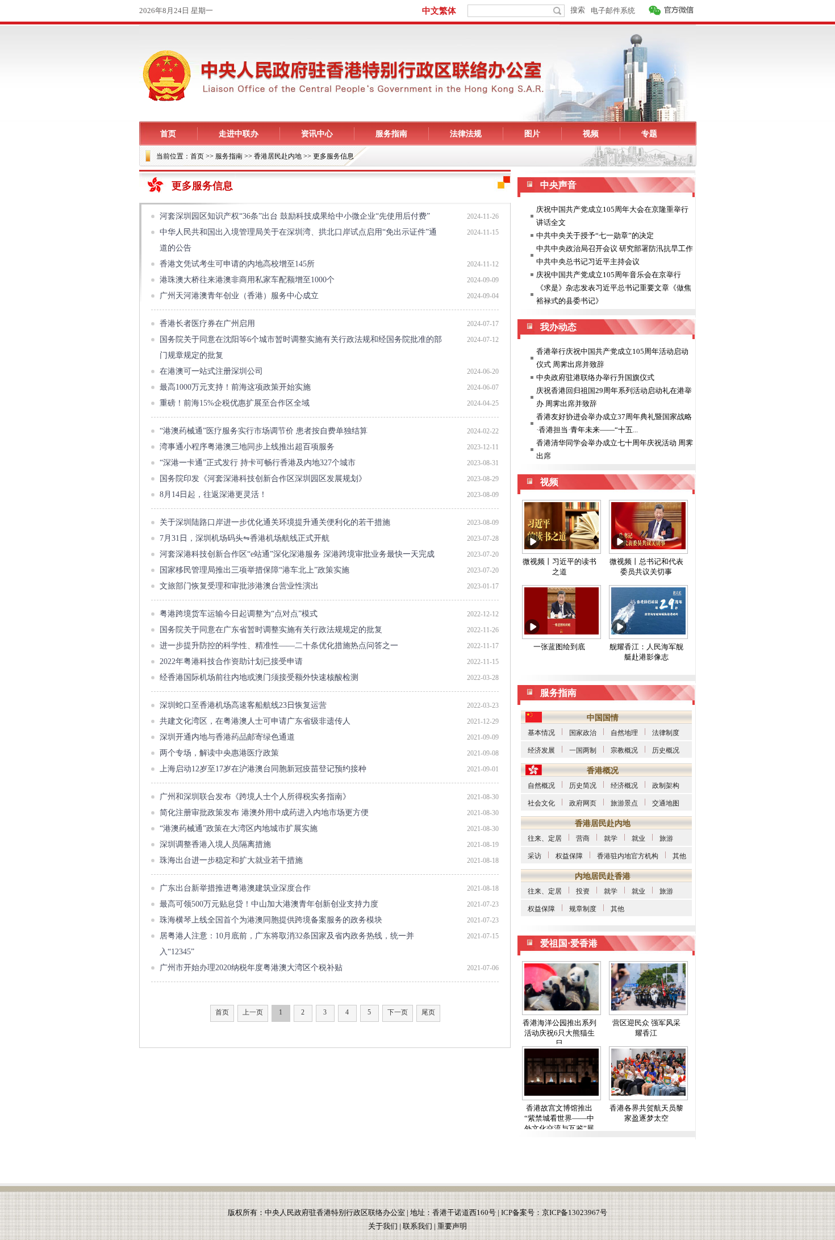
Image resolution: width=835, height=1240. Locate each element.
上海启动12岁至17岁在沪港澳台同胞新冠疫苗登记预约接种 (263, 769)
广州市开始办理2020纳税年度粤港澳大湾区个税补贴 (251, 967)
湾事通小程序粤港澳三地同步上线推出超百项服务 (247, 446)
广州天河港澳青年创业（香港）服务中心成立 (239, 295)
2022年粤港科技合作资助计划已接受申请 (231, 661)
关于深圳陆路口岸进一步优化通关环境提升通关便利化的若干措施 (275, 522)
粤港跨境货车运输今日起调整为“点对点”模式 (239, 613)
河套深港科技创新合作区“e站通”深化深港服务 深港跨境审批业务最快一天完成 (297, 554)
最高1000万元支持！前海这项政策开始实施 (235, 387)
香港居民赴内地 (278, 156)
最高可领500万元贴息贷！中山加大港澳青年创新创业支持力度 (269, 904)
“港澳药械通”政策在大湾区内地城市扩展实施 (239, 828)
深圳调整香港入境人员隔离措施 (215, 844)
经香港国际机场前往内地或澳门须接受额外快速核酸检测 (259, 677)
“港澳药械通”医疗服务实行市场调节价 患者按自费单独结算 (264, 431)
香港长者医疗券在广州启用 (207, 323)
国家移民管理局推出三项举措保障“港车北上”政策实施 (254, 570)
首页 (197, 156)
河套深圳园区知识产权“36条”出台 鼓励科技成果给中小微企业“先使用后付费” (295, 216)
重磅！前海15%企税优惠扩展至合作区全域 (235, 403)
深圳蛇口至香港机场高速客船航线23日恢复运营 (243, 705)
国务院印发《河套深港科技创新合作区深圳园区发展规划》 (263, 478)
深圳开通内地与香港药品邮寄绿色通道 (227, 737)
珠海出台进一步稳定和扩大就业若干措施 (231, 860)
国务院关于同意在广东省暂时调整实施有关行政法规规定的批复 (271, 629)
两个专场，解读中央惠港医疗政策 (219, 753)
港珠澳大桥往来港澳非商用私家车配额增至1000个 (247, 279)
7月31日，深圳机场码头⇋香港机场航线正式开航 (244, 538)
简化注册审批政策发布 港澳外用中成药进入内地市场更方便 (264, 812)
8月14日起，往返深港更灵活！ (213, 494)
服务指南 (229, 156)
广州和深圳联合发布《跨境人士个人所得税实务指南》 (255, 796)
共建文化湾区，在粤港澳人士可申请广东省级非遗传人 (255, 721)
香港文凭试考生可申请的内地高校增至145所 (237, 264)
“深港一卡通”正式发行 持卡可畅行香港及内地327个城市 (258, 462)
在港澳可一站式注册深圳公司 (211, 371)
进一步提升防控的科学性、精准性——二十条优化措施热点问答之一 (279, 645)
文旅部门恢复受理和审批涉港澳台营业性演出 (239, 586)
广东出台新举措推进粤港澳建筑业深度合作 (235, 888)
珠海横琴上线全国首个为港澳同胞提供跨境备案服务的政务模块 (271, 920)
